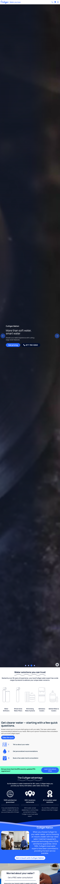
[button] (3, 336)
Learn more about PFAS (50, 770)
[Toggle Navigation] (57, 2)
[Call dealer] (52, 2)
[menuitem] (55, 2)
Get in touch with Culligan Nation (30, 858)
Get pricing (13, 345)
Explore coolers (30, 345)
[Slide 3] (25, 665)
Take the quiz (8, 737)
